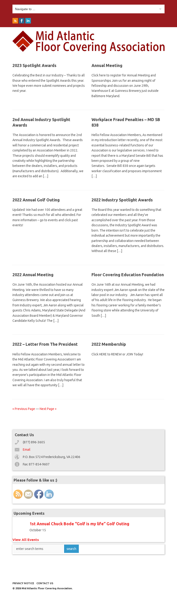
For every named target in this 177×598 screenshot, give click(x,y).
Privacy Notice (23, 583)
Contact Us (44, 583)
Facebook (22, 21)
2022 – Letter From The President (45, 344)
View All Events (25, 540)
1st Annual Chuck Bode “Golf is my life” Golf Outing (79, 523)
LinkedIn (28, 21)
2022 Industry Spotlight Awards (122, 199)
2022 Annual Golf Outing (36, 199)
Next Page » (48, 409)
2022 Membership (108, 344)
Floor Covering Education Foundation (127, 274)
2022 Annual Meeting (32, 274)
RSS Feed (15, 21)
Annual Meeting (106, 65)
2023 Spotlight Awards (34, 65)
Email (26, 449)
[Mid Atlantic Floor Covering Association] (88, 52)
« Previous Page (23, 409)
